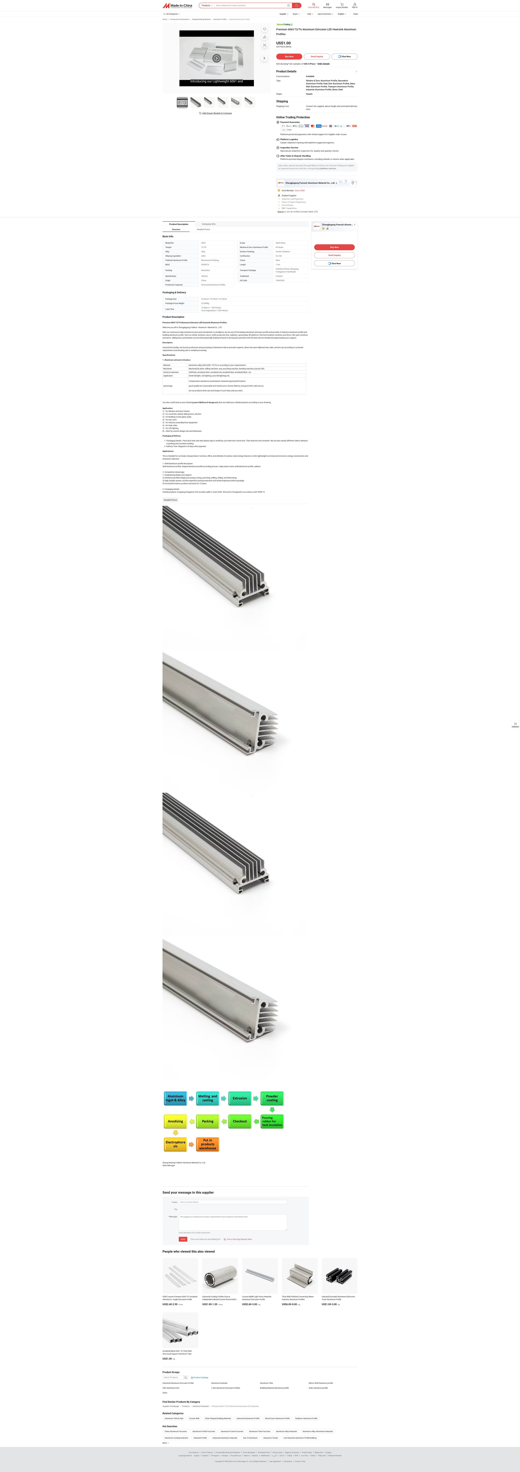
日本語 (289, 1455)
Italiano (246, 1455)
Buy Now (289, 56)
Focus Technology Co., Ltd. (242, 1461)
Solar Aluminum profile (318, 1388)
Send (183, 1239)
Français (225, 1455)
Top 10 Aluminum (250, 1438)
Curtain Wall (194, 1418)
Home (164, 19)
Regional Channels (292, 1452)
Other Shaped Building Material (218, 1418)
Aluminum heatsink (219, 1383)
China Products (207, 1452)
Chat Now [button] (346, 56)
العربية (274, 1455)
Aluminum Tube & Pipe (174, 1418)
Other (164, 1392)
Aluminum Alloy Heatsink (286, 1431)
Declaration (288, 1461)
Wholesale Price (264, 1452)
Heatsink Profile (200, 1438)
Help (309, 14)
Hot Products (194, 1452)
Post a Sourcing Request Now (238, 1239)
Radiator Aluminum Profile (306, 1418)
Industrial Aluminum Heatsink (224, 1438)
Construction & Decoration (179, 19)
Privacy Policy (300, 1461)
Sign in (355, 7)
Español (205, 1455)
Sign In (281, 211)
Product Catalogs (200, 1377)
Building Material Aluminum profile (274, 1388)
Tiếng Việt (322, 1455)
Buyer (295, 14)
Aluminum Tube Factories (259, 1431)
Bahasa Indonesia (335, 1455)
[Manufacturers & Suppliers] (177, 5)
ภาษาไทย (304, 1455)
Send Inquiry (317, 56)
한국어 (282, 1455)
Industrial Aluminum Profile (239, 19)
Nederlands (265, 1455)
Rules (355, 14)
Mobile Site (319, 1452)
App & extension (324, 14)
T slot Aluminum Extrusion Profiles (225, 1388)
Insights (328, 1452)
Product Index (307, 1452)
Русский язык (236, 1455)
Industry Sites (277, 1452)
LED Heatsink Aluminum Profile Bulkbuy (300, 1438)
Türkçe (313, 1455)
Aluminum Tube (266, 1383)
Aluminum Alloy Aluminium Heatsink (318, 1431)
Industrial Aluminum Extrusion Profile (178, 1383)
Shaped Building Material (201, 19)
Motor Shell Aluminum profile (321, 1383)
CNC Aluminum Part (170, 1388)
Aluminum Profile (219, 19)
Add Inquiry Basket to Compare (217, 113)
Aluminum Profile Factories (203, 1431)
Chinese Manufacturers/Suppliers (228, 1452)
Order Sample (323, 64)
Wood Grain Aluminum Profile (277, 1418)
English (196, 1455)
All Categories (172, 14)
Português (215, 1455)
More (164, 1443)
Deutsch (255, 1455)
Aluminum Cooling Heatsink (176, 1438)
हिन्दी (296, 1455)
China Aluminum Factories (176, 1431)
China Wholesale (249, 1452)
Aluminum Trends (270, 1438)
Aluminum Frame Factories (232, 1431)
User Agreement (275, 1461)
